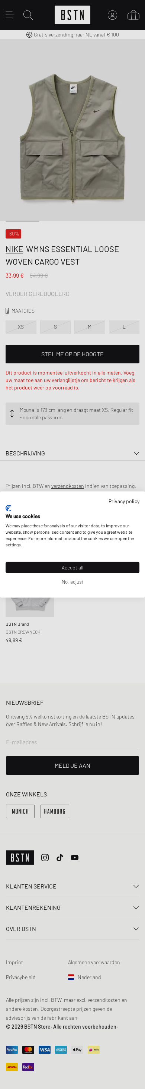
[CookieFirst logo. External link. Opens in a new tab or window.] (8, 508)
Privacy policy (124, 501)
